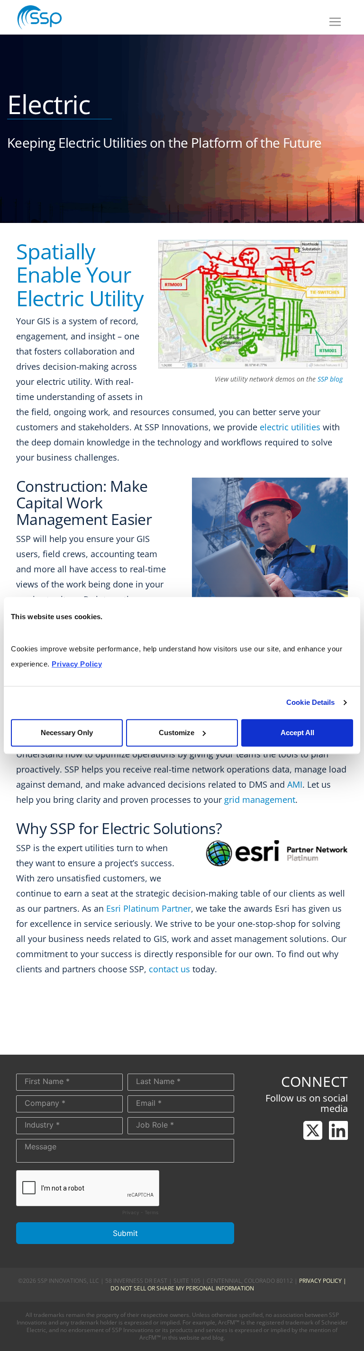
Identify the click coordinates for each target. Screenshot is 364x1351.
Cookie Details (310, 702)
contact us (169, 969)
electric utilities (290, 427)
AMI (294, 784)
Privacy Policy (320, 1281)
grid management (259, 799)
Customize (176, 733)
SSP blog (330, 378)
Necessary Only (67, 733)
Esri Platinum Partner (148, 908)
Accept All (297, 733)
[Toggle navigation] (335, 22)
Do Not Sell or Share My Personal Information (182, 1288)
